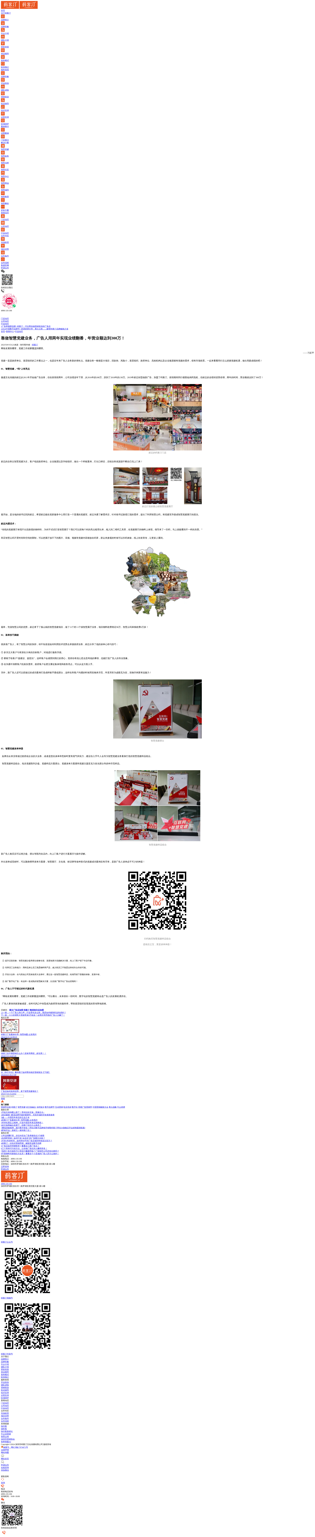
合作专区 (5, 236)
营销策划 (5, 1387)
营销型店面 (6, 1107)
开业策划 (5, 1382)
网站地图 (5, 1452)
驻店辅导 (5, 1390)
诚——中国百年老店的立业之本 (15, 1117)
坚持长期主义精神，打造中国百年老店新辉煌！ (22, 1123)
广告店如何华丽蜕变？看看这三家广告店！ (20, 1146)
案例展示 (5, 126)
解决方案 (5, 143)
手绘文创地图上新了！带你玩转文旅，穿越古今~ (22, 1112)
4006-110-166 (6, 1184)
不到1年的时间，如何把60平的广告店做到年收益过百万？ (26, 1141)
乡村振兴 (40, 1107)
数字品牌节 (50, 1107)
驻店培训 (67, 1107)
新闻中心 (10, 331)
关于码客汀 (6, 13)
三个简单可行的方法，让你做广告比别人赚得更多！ (24, 1148)
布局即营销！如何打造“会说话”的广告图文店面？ (23, 1138)
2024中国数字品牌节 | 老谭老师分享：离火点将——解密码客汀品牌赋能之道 (34, 329)
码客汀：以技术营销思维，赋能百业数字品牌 (21, 1143)
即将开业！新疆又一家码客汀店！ (16, 1130)
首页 (3, 10)
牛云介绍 (5, 1364)
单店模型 (5, 1372)
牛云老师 (121, 1107)
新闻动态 (5, 213)
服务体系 (5, 70)
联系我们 (5, 1377)
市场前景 (5, 1413)
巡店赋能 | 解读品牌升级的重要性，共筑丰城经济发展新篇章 (28, 1115)
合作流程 (5, 1421)
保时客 (4, 1429)
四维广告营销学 (85, 1107)
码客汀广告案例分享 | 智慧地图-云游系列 (19, 1120)
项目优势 (5, 1416)
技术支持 (5, 1393)
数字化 (75, 1107)
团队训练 (5, 1385)
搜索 (3, 1099)
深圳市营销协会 (8, 1439)
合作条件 (5, 1418)
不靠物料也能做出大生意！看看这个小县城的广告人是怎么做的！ (30, 1154)
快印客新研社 (7, 1431)
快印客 (4, 1426)
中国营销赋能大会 (100, 1107)
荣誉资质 (5, 1369)
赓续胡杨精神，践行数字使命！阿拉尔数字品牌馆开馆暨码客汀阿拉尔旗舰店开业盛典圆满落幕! (43, 1128)
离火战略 (113, 1107)
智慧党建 (22, 1107)
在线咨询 (5, 1468)
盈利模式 (5, 1375)
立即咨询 (5, 1166)
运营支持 (5, 1395)
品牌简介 (5, 1359)
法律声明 (5, 1450)
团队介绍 (5, 1367)
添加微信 (5, 1470)
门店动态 (5, 1403)
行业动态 (19, 331)
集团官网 (5, 265)
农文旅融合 (31, 1107)
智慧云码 (5, 1437)
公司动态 (5, 1406)
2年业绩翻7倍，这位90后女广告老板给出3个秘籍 (22, 1135)
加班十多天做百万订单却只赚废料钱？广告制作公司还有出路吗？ (30, 1151)
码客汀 (35, 345)
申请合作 (5, 268)
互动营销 (59, 1107)
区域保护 (5, 1398)
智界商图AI (6, 1442)
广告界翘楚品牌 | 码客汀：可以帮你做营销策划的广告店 (26, 326)
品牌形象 (5, 1362)
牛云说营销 (6, 1434)
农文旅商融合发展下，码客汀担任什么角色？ (21, 1125)
